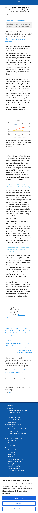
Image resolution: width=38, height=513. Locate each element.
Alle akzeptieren (19, 498)
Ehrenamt (11, 445)
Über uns (10, 408)
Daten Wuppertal (14, 468)
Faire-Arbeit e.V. (20, 7)
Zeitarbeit (11, 454)
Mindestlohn (21, 21)
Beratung (11, 427)
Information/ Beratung (14, 424)
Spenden (11, 443)
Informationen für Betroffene (18, 429)
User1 (19, 39)
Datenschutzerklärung (15, 417)
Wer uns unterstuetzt (15, 415)
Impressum (12, 422)
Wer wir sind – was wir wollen (18, 410)
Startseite (11, 21)
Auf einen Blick (13, 450)
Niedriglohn (12, 464)
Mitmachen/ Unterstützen (15, 438)
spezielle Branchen (14, 466)
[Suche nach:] (19, 15)
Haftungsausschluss (15, 420)
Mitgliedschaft (13, 440)
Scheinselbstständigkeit (17, 434)
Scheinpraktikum (15, 436)
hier (10, 393)
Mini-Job (11, 457)
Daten (9, 447)
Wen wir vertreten (14, 413)
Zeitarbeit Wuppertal (16, 471)
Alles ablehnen (19, 509)
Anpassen (19, 503)
